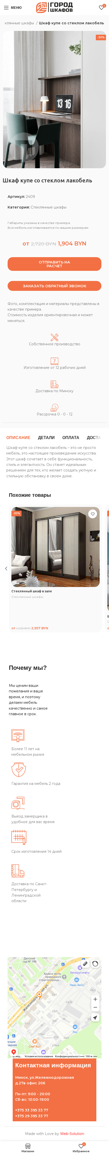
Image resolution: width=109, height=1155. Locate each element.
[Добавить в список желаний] (92, 513)
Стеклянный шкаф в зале (31, 591)
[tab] (18, 437)
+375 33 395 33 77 (31, 1110)
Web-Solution (72, 1133)
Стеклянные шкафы (48, 207)
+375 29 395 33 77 (31, 1116)
